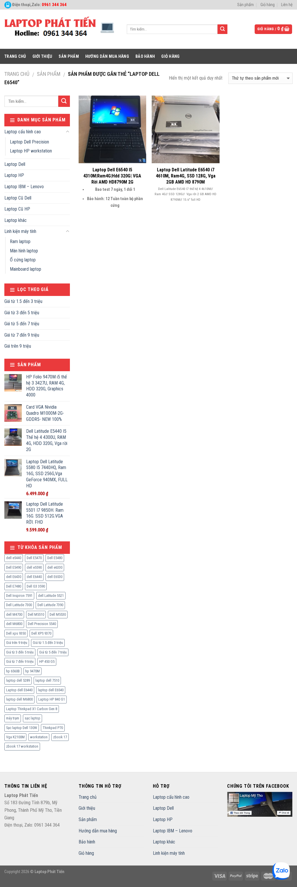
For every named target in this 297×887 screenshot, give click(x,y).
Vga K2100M (15, 737)
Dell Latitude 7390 (50, 605)
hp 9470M (32, 671)
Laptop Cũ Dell (17, 198)
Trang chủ (15, 56)
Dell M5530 (58, 614)
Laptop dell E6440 (19, 690)
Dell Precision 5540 (42, 624)
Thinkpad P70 (53, 728)
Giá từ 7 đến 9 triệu (21, 335)
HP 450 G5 (47, 661)
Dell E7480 (13, 586)
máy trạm (12, 718)
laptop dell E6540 (51, 690)
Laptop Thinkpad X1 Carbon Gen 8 (31, 709)
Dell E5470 (34, 558)
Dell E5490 (13, 567)
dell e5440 (13, 558)
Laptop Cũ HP (17, 209)
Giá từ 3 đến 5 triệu (21, 312)
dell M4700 (14, 614)
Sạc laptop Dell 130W (21, 728)
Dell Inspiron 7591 (19, 595)
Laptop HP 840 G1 (51, 699)
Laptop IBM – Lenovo (24, 186)
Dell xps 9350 (16, 633)
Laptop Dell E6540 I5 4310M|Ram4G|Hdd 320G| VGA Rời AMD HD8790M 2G (112, 176)
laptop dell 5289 (18, 680)
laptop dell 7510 (47, 680)
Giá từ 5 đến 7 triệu (21, 323)
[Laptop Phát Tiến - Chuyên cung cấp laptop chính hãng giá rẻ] (61, 29)
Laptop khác (15, 220)
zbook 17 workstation (22, 746)
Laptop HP (14, 175)
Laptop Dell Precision (29, 142)
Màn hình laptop (24, 251)
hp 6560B (13, 671)
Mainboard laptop (25, 269)
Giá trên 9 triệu (17, 346)
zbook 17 (60, 737)
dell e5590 (34, 567)
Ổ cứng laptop (23, 260)
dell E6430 (13, 576)
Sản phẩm (245, 4)
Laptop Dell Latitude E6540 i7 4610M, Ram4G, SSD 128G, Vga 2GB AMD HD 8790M (185, 176)
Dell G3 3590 (36, 586)
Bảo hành (145, 56)
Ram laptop (20, 241)
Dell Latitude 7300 (19, 605)
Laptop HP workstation (31, 151)
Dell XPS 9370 (41, 633)
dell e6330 (54, 567)
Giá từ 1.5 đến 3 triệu (23, 301)
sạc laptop (32, 718)
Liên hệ (287, 4)
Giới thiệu (42, 56)
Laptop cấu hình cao (22, 131)
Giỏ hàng (267, 4)
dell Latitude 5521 (51, 595)
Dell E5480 (54, 558)
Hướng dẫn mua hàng (107, 56)
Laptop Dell (14, 164)
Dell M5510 (36, 614)
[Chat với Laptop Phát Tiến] (281, 871)
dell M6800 (14, 624)
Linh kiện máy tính (20, 231)
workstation (39, 737)
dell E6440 (34, 576)
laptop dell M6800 (19, 699)
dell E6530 (54, 576)
